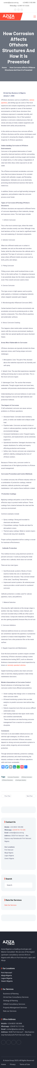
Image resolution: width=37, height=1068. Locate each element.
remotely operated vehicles (16, 665)
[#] (3, 1042)
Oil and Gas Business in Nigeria (14, 93)
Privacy (12, 1064)
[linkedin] (21, 9)
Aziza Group (9, 1060)
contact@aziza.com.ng (15, 1029)
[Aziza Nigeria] (9, 16)
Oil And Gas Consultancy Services (16, 997)
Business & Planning (10, 994)
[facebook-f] (18, 9)
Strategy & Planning (10, 1001)
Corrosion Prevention (13, 777)
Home (3, 1064)
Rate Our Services (10, 905)
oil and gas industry (20, 780)
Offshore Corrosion (27, 777)
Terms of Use (25, 1064)
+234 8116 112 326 (18, 830)
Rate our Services (9, 1011)
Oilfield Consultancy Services (14, 1004)
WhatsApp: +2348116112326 (19, 6)
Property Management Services (15, 1008)
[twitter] (15, 9)
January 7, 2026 (8, 96)
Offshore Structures (7, 780)
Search (9, 879)
